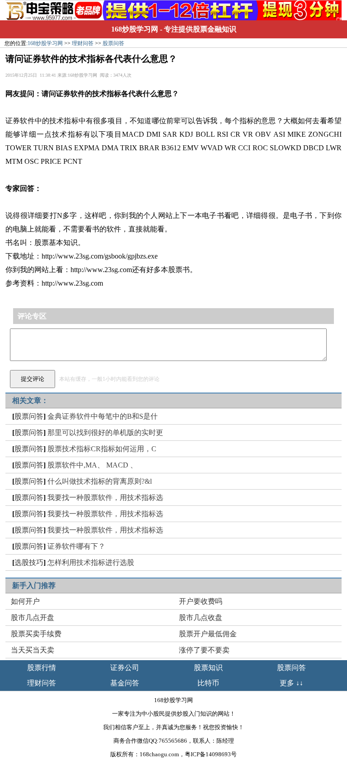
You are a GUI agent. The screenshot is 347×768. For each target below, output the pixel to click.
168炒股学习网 (134, 29)
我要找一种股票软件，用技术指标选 (105, 497)
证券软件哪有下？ (76, 546)
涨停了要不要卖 (204, 650)
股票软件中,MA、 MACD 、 (92, 465)
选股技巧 (28, 562)
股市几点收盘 (200, 617)
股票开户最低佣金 (208, 634)
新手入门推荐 (34, 585)
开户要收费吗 (200, 601)
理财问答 (83, 43)
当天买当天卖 (32, 650)
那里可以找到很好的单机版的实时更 (105, 432)
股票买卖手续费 (36, 634)
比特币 (208, 683)
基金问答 (124, 683)
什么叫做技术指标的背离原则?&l (99, 481)
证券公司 (124, 667)
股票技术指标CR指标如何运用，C (101, 449)
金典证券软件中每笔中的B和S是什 (102, 416)
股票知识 (208, 667)
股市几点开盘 (32, 617)
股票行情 (41, 667)
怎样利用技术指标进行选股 (90, 562)
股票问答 (113, 43)
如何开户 (25, 601)
